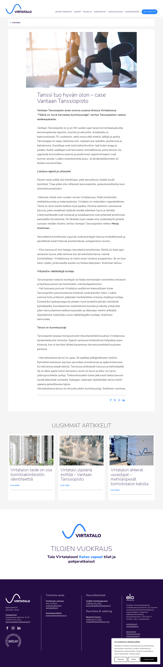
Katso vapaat (91, 556)
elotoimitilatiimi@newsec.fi (56, 615)
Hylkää (133, 659)
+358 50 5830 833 (53, 606)
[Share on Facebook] (110, 400)
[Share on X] (114, 400)
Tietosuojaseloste (133, 634)
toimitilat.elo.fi (131, 624)
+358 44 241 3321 (94, 603)
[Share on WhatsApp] (119, 400)
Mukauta (121, 659)
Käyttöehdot (131, 632)
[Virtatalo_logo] (19, 9)
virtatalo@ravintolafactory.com (98, 622)
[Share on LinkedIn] (123, 400)
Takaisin (16, 22)
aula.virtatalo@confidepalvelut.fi (18, 622)
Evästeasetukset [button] (132, 636)
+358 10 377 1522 (94, 619)
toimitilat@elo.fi (52, 608)
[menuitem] (63, 11)
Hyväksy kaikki (149, 659)
